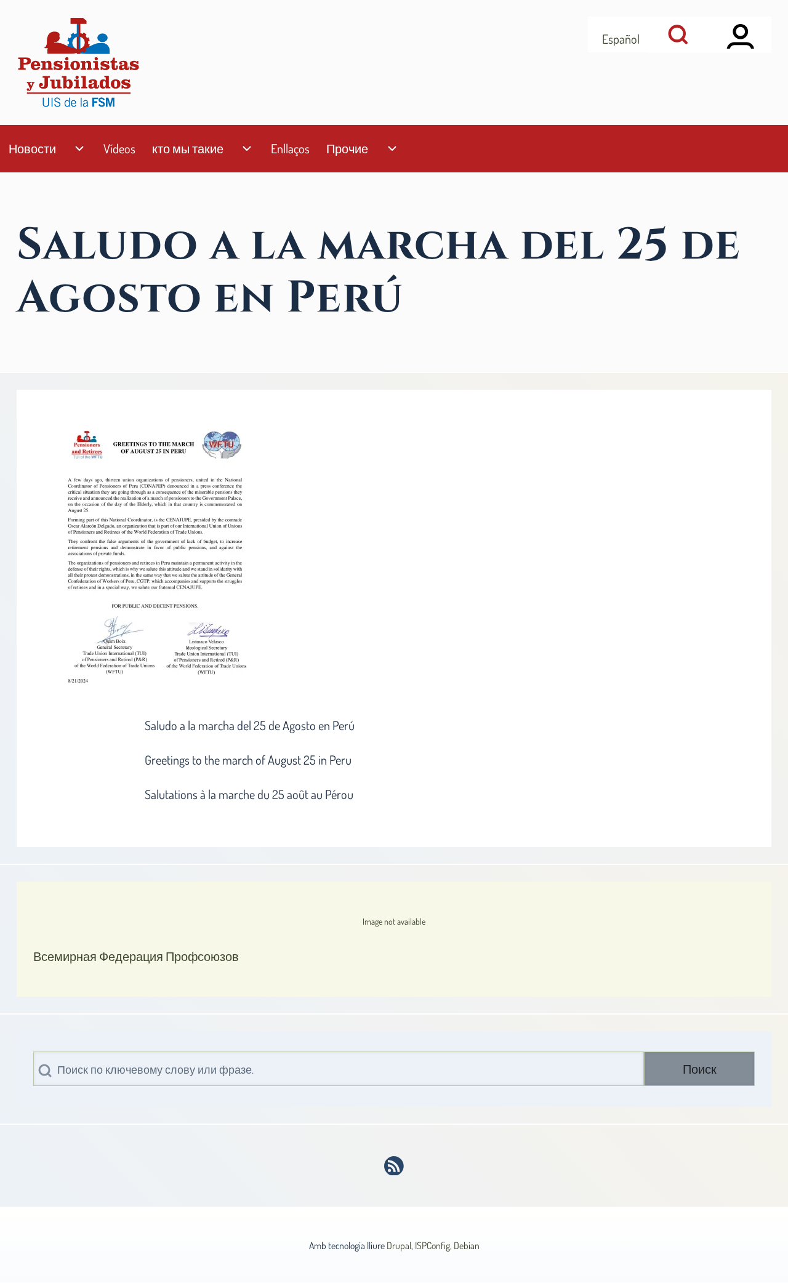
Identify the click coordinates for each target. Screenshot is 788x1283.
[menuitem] (32, 148)
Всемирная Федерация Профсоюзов (136, 956)
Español (621, 39)
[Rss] (394, 1166)
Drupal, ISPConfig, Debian (433, 1245)
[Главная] (78, 62)
